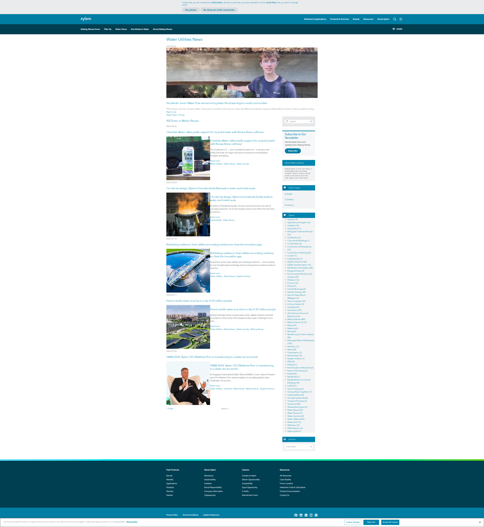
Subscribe (293, 151)
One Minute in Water (140, 29)
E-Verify (245, 491)
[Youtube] (311, 515)
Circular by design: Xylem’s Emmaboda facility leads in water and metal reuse (210, 188)
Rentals (169, 495)
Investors (208, 483)
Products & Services (339, 19)
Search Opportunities (251, 479)
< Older (169, 408)
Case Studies (285, 479)
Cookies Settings (353, 522)
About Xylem (383, 19)
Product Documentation (290, 491)
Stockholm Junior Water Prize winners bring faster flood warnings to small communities (216, 103)
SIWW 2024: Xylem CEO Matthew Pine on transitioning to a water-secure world (212, 356)
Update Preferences (211, 515)
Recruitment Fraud (250, 495)
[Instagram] (316, 515)
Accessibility (247, 483)
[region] (242, 522)
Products (170, 487)
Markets (169, 479)
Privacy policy (132, 522)
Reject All (371, 522)
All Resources (285, 475)
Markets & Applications (315, 19)
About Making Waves (162, 29)
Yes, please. (191, 10)
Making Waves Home (90, 29)
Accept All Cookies (390, 522)
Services (169, 491)
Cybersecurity (210, 495)
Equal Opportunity (249, 487)
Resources (368, 19)
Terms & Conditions (190, 515)
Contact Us (284, 495)
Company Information (213, 491)
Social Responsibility (213, 487)
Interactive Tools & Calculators (292, 487)
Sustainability (210, 479)
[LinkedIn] (300, 515)
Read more (171, 112)
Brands (356, 19)
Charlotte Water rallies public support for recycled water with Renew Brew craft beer (215, 132)
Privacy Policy (172, 515)
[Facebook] (295, 515)
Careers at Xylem (249, 475)
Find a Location (286, 483)
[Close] (480, 522)
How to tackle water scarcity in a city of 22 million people (199, 300)
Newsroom (208, 475)
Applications (171, 483)
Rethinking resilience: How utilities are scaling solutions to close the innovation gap (214, 244)
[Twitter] (306, 515)
